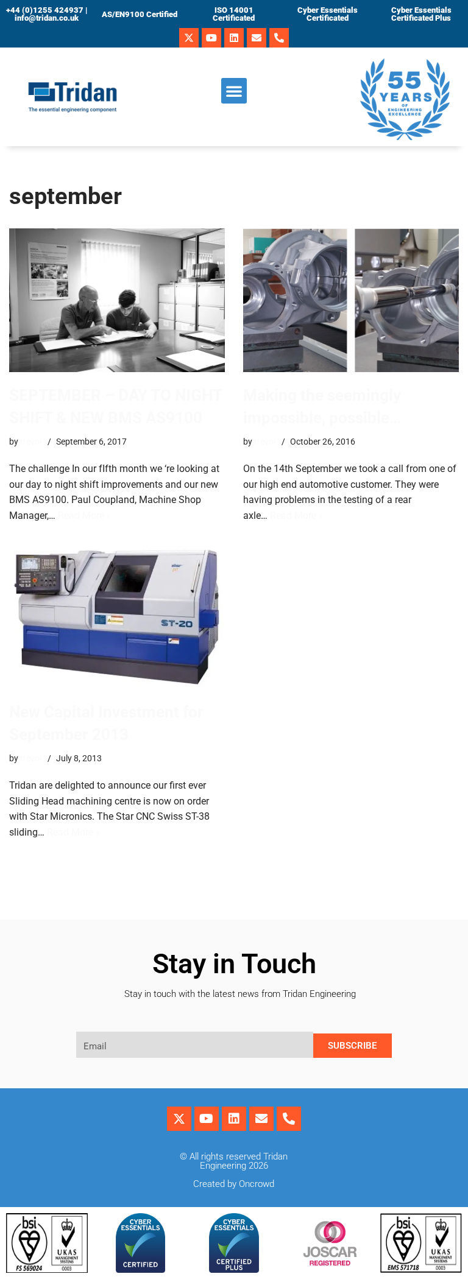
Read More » (85, 515)
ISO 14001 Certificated (234, 14)
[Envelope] (256, 38)
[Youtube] (211, 38)
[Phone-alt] (279, 38)
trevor (31, 442)
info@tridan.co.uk (47, 18)
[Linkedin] (234, 38)
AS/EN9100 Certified (139, 14)
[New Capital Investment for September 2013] (117, 615)
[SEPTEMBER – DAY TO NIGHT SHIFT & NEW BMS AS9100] (117, 300)
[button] (234, 91)
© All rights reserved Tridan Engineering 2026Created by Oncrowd (234, 1170)
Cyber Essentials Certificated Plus (421, 14)
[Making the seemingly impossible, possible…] (351, 300)
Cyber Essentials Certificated (327, 14)
